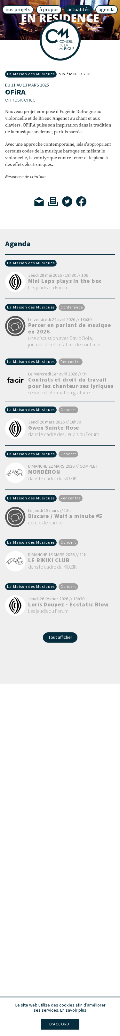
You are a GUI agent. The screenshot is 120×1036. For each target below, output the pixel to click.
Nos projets (17, 9)
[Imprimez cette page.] (53, 201)
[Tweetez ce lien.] (67, 201)
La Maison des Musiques (31, 74)
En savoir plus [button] (73, 1010)
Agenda (107, 9)
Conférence (71, 307)
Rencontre (70, 362)
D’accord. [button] (60, 1024)
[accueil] (60, 40)
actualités (79, 9)
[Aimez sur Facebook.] (81, 201)
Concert (68, 410)
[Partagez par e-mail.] (39, 201)
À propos (49, 9)
